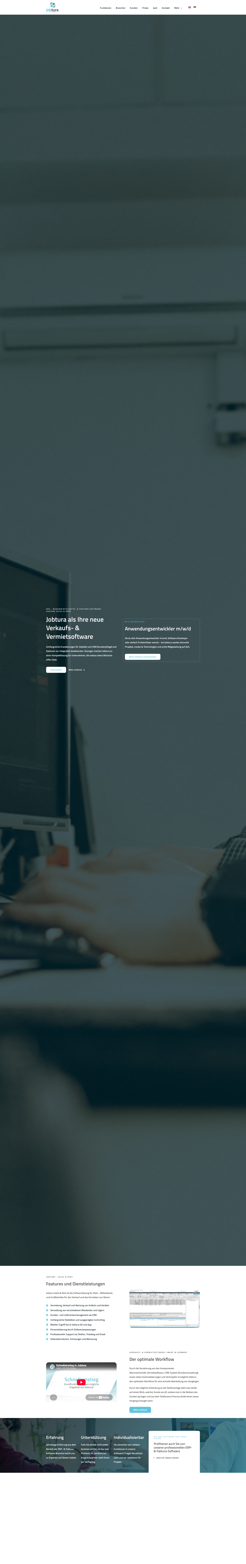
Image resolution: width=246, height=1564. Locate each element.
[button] (178, 8)
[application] (181, 8)
